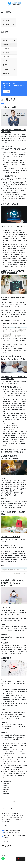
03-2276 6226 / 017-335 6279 (11, 833)
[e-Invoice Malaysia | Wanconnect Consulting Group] (15, 4)
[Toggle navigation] (3, 3)
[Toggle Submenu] (13, 20)
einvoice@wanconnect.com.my (12, 830)
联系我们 (7, 91)
